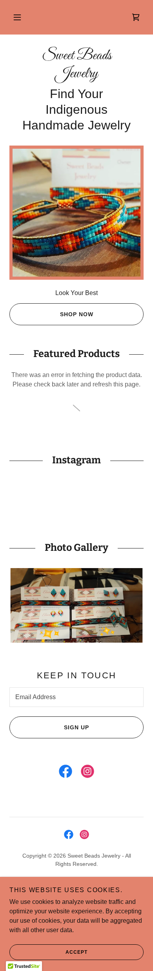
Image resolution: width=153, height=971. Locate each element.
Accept (76, 952)
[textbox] (76, 697)
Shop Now (76, 314)
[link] (136, 17)
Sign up (76, 727)
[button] (17, 17)
